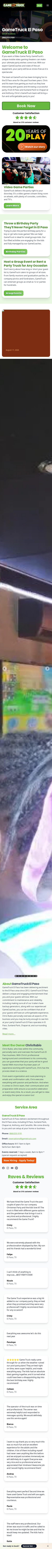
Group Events (14, 293)
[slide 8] (36, 976)
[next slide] (47, 668)
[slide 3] (21, 976)
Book (39, 5)
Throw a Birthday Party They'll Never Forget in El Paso (26, 225)
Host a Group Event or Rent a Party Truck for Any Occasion (25, 264)
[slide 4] (24, 976)
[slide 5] (27, 976)
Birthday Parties (15, 251)
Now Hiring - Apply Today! (19, 1160)
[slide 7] (33, 976)
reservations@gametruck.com (22, 1138)
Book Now (26, 105)
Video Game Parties (19, 187)
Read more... (8, 1033)
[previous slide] (4, 668)
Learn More (12, 205)
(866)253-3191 (8, 37)
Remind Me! (29, 1546)
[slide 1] (15, 976)
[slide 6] (30, 976)
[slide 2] (18, 976)
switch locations (8, 34)
